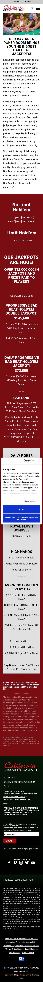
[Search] (30, 8)
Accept (21, 509)
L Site (28, 953)
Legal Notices (31, 949)
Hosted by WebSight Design (14, 975)
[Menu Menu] (36, 8)
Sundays (33, 563)
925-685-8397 (10, 777)
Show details (29, 501)
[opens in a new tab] (10, 864)
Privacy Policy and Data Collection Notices (21, 946)
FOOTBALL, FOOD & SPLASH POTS (18, 880)
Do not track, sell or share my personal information (21, 518)
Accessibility (30, 942)
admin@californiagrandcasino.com (17, 830)
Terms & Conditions (14, 949)
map (32, 953)
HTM (24, 953)
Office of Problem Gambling (15, 797)
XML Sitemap (14, 953)
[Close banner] (39, 461)
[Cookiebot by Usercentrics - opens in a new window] (25, 461)
